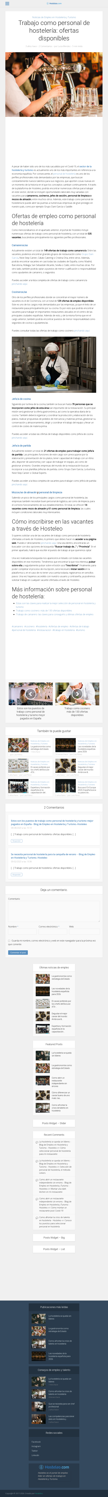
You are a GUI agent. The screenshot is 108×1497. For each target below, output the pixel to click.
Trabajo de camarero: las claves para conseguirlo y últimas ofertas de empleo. (55, 614)
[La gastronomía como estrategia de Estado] (44, 979)
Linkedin (35, 1455)
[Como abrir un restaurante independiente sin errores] (44, 1080)
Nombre (13, 926)
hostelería (42, 626)
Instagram (36, 1446)
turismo (81, 630)
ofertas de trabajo (80, 626)
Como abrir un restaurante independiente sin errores (59, 1082)
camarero (18, 626)
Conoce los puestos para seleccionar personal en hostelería (55, 1223)
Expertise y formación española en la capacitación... (61, 1029)
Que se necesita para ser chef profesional (62, 1405)
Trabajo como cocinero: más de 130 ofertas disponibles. (44, 610)
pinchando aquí (19, 283)
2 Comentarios (45, 46)
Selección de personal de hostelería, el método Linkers (55, 1169)
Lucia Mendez (64, 46)
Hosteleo (39, 1493)
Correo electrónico (49, 926)
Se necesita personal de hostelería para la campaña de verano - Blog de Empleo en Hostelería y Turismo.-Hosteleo (53, 856)
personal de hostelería (64, 173)
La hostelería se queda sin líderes (61, 1054)
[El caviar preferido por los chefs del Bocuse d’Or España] (44, 1004)
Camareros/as (20, 245)
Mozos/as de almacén (24, 492)
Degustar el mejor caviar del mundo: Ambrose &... (86, 769)
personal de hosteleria (24, 630)
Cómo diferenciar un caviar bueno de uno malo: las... (61, 1095)
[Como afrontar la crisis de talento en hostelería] (44, 1108)
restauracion (44, 630)
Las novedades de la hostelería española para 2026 (87, 749)
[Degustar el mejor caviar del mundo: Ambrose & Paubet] (44, 1016)
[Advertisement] (54, 140)
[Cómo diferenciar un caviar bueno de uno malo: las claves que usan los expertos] (44, 1095)
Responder (17, 841)
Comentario (14, 898)
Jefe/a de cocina (21, 398)
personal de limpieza (50, 492)
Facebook (36, 1441)
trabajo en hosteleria (64, 630)
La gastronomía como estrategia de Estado (62, 977)
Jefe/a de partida (21, 445)
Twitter (35, 1450)
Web (71, 926)
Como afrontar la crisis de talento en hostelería (60, 1108)
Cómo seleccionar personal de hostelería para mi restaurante (55, 1150)
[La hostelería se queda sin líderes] (44, 1055)
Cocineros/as (19, 291)
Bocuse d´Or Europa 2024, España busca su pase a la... (87, 790)
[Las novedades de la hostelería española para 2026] (44, 991)
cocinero (30, 626)
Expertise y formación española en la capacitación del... (40, 790)
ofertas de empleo (59, 626)
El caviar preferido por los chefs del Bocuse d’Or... (40, 769)
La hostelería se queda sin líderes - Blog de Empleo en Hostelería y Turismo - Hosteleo (55, 1144)
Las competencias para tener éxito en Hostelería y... (61, 1417)
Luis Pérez (18, 754)
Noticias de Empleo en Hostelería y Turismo (54, 17)
